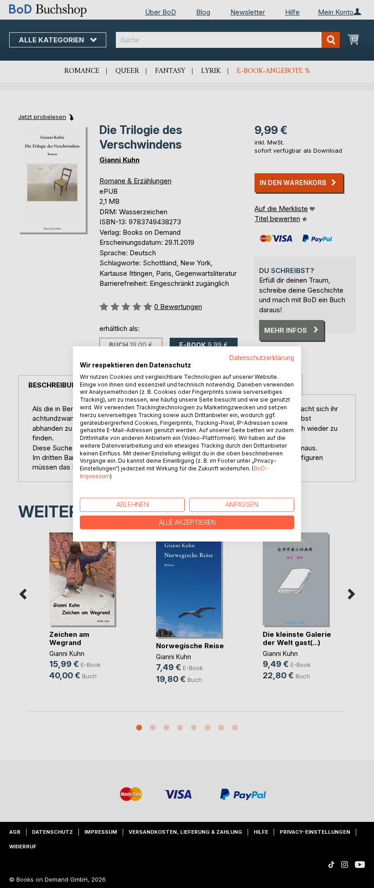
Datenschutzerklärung (261, 357)
